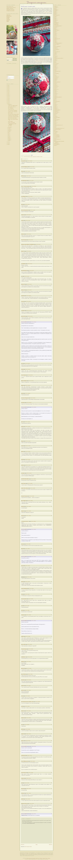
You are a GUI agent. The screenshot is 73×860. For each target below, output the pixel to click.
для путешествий (56, 49)
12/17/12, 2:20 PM (27, 594)
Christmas (55, 6)
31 (51, 393)
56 (51, 565)
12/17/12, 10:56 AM (29, 402)
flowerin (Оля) (23, 316)
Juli (21, 782)
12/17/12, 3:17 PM (27, 605)
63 (51, 610)
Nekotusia (22, 793)
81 (51, 724)
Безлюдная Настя (24, 180)
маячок (55, 80)
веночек (55, 35)
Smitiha (22, 636)
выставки (55, 37)
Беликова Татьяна (24, 496)
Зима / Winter (10, 125)
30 (51, 385)
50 (51, 515)
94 (51, 803)
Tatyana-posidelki (24, 321)
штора (55, 140)
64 (51, 614)
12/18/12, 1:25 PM (29, 755)
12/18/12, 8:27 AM (33, 746)
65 (51, 620)
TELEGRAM (8, 19)
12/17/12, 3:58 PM (28, 636)
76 (51, 695)
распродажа (55, 113)
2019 (8, 94)
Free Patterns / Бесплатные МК (10, 10)
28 (51, 374)
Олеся (22, 565)
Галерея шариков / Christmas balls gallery (13, 116)
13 (51, 239)
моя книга (55, 87)
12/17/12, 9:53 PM (28, 717)
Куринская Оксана (24, 803)
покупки (55, 105)
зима (31, 156)
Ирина (22, 385)
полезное (55, 106)
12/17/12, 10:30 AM (27, 363)
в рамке (55, 33)
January (9, 140)
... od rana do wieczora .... (25, 521)
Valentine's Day (56, 24)
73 (51, 679)
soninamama (23, 755)
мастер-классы (56, 77)
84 (51, 740)
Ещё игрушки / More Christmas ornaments (13, 114)
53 (51, 543)
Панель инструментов (29, 858)
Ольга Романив (23, 239)
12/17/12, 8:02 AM (28, 214)
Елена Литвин (23, 375)
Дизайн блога (37, 858)
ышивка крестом (56, 143)
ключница (55, 64)
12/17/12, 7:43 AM (31, 180)
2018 (8, 95)
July (8, 132)
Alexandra (22, 473)
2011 (8, 141)
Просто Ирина (23, 500)
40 (51, 459)
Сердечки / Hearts (10, 121)
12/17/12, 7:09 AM (32, 166)
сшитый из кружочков (47, 12)
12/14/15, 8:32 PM (31, 803)
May (9, 135)
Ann (21, 605)
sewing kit (55, 20)
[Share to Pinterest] (31, 155)
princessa (22, 690)
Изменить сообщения (42, 858)
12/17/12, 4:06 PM (30, 644)
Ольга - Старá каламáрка (25, 186)
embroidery (55, 9)
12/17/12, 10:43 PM (27, 729)
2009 (8, 144)
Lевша (22, 220)
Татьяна (22, 301)
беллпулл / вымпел (56, 30)
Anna (22, 594)
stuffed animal (56, 22)
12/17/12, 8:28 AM (38, 244)
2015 (8, 99)
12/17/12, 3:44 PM (33, 620)
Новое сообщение (48, 858)
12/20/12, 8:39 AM (28, 778)
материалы (55, 78)
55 (51, 556)
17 (51, 270)
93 (51, 798)
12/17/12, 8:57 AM (30, 263)
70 (51, 661)
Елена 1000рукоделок (24, 761)
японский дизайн (56, 144)
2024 (8, 87)
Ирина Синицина (24, 380)
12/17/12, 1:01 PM (33, 529)
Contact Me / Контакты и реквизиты (11, 7)
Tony (22, 363)
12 (51, 233)
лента (55, 72)
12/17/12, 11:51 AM (29, 473)
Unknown (22, 214)
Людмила (22, 614)
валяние (55, 34)
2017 (8, 96)
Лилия (22, 369)
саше (54, 121)
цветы (55, 133)
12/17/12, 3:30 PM (29, 614)
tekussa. (22, 740)
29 (51, 380)
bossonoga (22, 402)
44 (51, 483)
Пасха (55, 100)
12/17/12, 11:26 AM (28, 451)
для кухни (55, 48)
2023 (8, 89)
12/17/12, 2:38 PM (31, 598)
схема (55, 127)
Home (36, 844)
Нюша (22, 451)
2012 (8, 103)
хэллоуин (55, 132)
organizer (55, 16)
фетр (54, 130)
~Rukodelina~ (23, 656)
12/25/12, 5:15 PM (29, 788)
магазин (55, 75)
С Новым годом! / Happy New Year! (12, 105)
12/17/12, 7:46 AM (30, 196)
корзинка (55, 66)
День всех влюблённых (57, 46)
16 (51, 263)
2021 (8, 91)
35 (51, 421)
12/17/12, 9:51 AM (29, 284)
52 (51, 529)
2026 (8, 85)
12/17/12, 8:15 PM (27, 706)
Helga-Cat (22, 251)
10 (51, 214)
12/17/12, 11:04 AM (27, 421)
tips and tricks (56, 23)
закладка (55, 53)
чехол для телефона (56, 136)
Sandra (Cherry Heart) (24, 488)
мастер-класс (55, 76)
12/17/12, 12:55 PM (33, 521)
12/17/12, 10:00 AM (28, 295)
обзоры (55, 90)
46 (51, 495)
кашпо (55, 61)
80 (51, 717)
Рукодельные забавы (56, 117)
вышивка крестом (56, 38)
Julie (22, 204)
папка (55, 99)
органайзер (55, 93)
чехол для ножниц (56, 135)
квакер (55, 62)
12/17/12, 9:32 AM (27, 276)
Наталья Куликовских (24, 210)
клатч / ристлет (56, 63)
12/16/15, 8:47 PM (33, 813)
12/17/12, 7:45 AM (34, 186)
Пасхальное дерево (56, 101)
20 (51, 289)
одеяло (55, 92)
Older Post (50, 844)
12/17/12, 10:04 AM (28, 301)
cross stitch (55, 7)
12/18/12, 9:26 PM (32, 761)
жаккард (55, 52)
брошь (55, 32)
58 (51, 581)
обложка (55, 91)
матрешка (55, 79)
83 (51, 733)
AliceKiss (22, 295)
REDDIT (8, 21)
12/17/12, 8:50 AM (29, 251)
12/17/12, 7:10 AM (27, 171)
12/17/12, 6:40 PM (28, 685)
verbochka (22, 310)
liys (21, 276)
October (9, 128)
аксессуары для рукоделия (57, 25)
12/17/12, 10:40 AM (28, 385)
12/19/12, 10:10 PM (30, 772)
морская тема (56, 86)
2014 (8, 100)
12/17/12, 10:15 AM (30, 316)
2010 (8, 143)
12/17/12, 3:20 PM (27, 610)
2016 (8, 98)
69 (51, 656)
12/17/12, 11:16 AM (28, 441)
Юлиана (22, 506)
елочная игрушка (27, 156)
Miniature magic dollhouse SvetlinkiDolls (27, 244)
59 (51, 588)
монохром (55, 85)
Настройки (34, 858)
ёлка (54, 50)
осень (55, 94)
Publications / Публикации (10, 8)
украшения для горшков (57, 129)
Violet (22, 459)
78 (51, 706)
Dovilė (22, 581)
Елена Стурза (23, 483)
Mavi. (22, 421)
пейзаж (55, 102)
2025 (8, 86)
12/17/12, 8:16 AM (30, 239)
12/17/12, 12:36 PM (28, 515)
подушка (55, 104)
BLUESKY (8, 18)
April (9, 136)
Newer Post (22, 844)
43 (51, 478)
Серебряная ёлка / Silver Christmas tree (13, 115)
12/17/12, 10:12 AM (29, 310)
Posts (8, 76)
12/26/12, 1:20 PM (28, 793)
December (9, 104)
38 (51, 445)
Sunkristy (22, 661)
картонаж (55, 60)
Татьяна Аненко (23, 598)
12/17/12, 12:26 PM (30, 500)
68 (51, 648)
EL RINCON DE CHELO (25, 478)
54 (51, 548)
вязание (55, 39)
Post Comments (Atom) (28, 846)
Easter (55, 8)
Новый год (34, 156)
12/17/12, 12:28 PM (28, 506)
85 (51, 746)
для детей (55, 47)
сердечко (55, 122)
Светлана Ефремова (24, 166)
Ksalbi (22, 798)
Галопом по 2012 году (11, 109)
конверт (55, 65)
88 (51, 772)
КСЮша (22, 175)
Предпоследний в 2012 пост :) (12, 106)
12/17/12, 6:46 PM (28, 690)
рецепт (55, 114)
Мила (22, 548)
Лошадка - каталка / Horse (11, 122)
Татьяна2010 (23, 160)
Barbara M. (23, 284)
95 (51, 813)
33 (51, 402)
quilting (55, 18)
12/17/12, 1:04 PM (27, 548)
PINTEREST (8, 17)
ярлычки (55, 145)
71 (51, 668)
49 (51, 510)
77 (51, 701)
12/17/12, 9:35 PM (28, 710)
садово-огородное (56, 119)
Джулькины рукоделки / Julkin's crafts (27, 701)
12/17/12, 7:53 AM (33, 210)
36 (51, 426)
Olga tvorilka (23, 644)
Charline (22, 515)
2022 (8, 90)
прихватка (55, 107)
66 (51, 636)
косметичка (55, 67)
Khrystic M (23, 668)
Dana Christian (23, 674)
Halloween (55, 12)
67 (51, 644)
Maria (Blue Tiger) (24, 270)
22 (51, 301)
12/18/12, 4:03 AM (28, 740)
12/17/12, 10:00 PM (27, 724)
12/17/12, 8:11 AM (28, 220)
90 (51, 782)
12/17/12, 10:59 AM (33, 407)
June (9, 133)
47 (51, 500)
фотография (55, 131)
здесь (26, 109)
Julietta (22, 465)
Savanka (22, 544)
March (9, 137)
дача (54, 45)
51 (51, 521)
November (9, 127)
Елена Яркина (23, 196)
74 (51, 685)
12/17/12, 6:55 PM (38, 701)
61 (51, 598)
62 (51, 605)
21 (51, 295)
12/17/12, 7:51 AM (27, 204)
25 (51, 321)
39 (51, 451)
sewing (55, 19)
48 (51, 506)
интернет (55, 59)
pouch (55, 17)
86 (51, 755)
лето (54, 74)
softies (55, 21)
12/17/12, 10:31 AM (28, 369)
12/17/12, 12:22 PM (31, 496)
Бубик (22, 426)
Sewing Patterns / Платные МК (10, 9)
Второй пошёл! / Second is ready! (28, 6)
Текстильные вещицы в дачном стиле (59, 128)
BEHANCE (8, 20)
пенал (55, 103)
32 (51, 397)
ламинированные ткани (57, 71)
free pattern (55, 10)
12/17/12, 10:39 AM (31, 380)
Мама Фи (22, 788)
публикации (55, 108)
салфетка (55, 120)
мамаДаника (23, 263)
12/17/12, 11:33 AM (27, 459)
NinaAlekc (22, 679)
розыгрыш (55, 116)
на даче (55, 88)
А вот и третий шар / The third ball (12, 110)
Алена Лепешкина (24, 588)
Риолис (55, 115)
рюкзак (55, 118)
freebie (55, 11)
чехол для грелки (56, 134)
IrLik (22, 706)
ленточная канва (56, 73)
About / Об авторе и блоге (10, 6)
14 (51, 244)
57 (51, 576)
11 (51, 220)
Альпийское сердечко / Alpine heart (12, 111)
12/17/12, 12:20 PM (32, 488)
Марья (22, 441)
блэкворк (55, 31)
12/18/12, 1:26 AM (28, 733)
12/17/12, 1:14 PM (33, 556)
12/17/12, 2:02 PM (31, 588)
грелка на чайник (56, 44)
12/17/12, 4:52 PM (28, 661)
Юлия (22, 171)
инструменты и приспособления (58, 58)
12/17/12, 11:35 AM (28, 465)
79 (51, 710)
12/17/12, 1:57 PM (27, 581)
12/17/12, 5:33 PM (30, 674)
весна (55, 36)
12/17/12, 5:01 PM (29, 668)
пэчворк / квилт (39, 156)
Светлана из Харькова (24, 397)
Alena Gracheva (23, 772)
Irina (22, 610)
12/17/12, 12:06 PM (30, 483)
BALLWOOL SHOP (9, 16)
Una (21, 724)
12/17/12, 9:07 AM (31, 270)
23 (51, 310)
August (9, 131)
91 (51, 788)
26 (51, 363)
